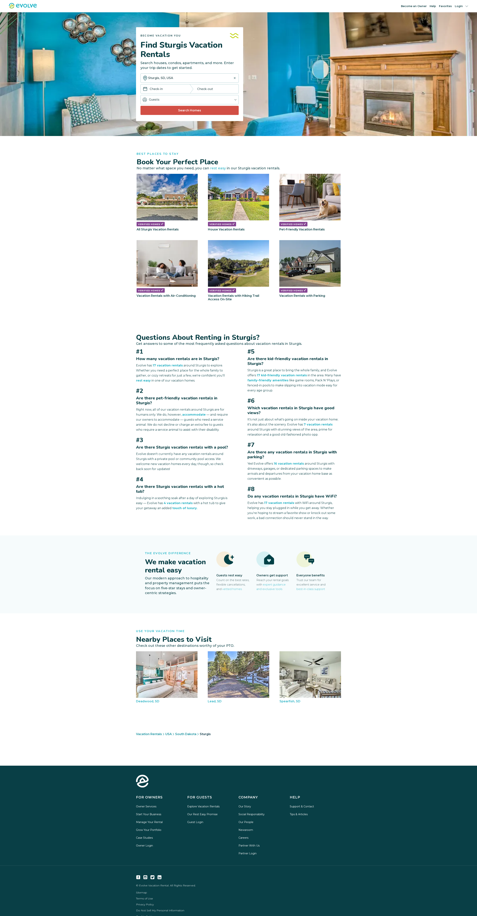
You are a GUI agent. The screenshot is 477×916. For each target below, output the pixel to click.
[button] (189, 99)
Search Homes (189, 110)
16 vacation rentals (289, 463)
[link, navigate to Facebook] (138, 877)
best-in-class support (310, 589)
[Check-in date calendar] (145, 89)
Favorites (445, 6)
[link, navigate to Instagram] (145, 877)
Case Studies (144, 837)
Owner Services (146, 806)
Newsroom (245, 830)
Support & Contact (302, 806)
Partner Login (247, 853)
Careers (243, 837)
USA (168, 734)
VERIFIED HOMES (149, 224)
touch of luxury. (184, 508)
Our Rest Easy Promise (202, 814)
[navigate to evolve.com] (142, 781)
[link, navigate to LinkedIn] (159, 877)
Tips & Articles (299, 814)
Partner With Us (249, 845)
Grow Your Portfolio (148, 830)
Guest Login (195, 822)
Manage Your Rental (149, 822)
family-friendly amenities (267, 380)
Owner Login (144, 845)
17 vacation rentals (168, 365)
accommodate (194, 414)
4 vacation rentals (178, 503)
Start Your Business (148, 814)
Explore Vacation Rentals (203, 806)
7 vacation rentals (318, 424)
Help (433, 6)
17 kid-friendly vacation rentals (282, 375)
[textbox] (189, 78)
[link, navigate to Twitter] (152, 877)
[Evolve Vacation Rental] (23, 7)
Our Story (244, 806)
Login (459, 6)
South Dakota (185, 734)
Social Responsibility (251, 814)
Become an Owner (414, 6)
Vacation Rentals (149, 734)
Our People (245, 822)
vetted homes (232, 589)
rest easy (218, 168)
